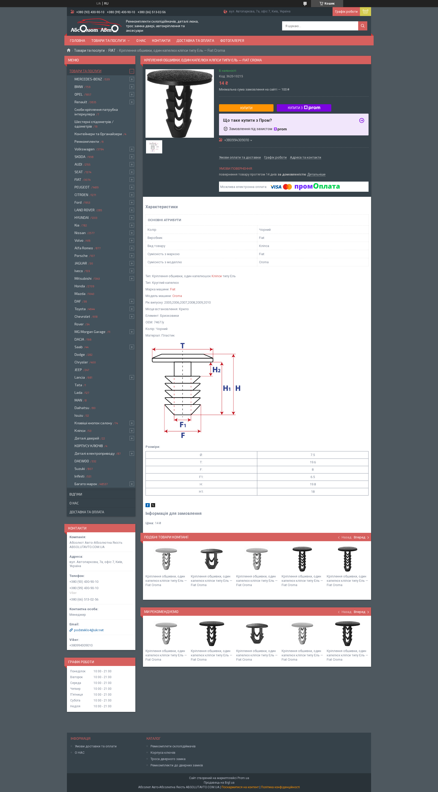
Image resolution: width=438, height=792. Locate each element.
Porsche (81, 255)
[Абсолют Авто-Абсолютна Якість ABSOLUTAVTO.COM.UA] (96, 26)
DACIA (79, 339)
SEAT (79, 172)
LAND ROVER (85, 210)
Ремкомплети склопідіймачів (173, 746)
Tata (78, 385)
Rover (79, 324)
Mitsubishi (83, 278)
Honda (80, 286)
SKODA (80, 156)
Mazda (80, 293)
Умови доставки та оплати (96, 746)
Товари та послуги (108, 40)
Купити (246, 108)
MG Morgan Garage (90, 331)
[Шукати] (362, 25)
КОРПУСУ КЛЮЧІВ (89, 446)
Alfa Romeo (84, 248)
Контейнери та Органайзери (98, 134)
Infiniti (79, 476)
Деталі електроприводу (95, 453)
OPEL (79, 94)
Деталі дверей (87, 438)
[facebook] (147, 506)
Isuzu (79, 415)
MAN (78, 400)
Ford (78, 202)
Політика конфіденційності (280, 787)
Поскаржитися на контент (240, 787)
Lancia (80, 377)
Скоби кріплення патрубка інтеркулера (96, 111)
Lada (78, 392)
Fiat (172, 289)
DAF (78, 301)
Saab (79, 347)
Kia (77, 225)
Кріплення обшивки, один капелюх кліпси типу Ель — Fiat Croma (166, 580)
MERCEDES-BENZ (88, 79)
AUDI (78, 164)
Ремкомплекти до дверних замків (177, 765)
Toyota (80, 309)
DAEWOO (82, 461)
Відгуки (75, 494)
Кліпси (217, 276)
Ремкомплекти (87, 141)
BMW (79, 86)
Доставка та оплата (195, 40)
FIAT (112, 50)
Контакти (161, 40)
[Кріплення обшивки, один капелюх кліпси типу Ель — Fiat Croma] (166, 559)
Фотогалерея (232, 40)
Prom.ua (243, 778)
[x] (153, 506)
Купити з (295, 108)
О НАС (79, 752)
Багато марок (86, 484)
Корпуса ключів (163, 752)
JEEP (78, 369)
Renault (81, 102)
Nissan (80, 233)
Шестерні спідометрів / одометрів (94, 123)
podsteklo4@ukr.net (89, 630)
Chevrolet (82, 316)
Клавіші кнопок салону (93, 423)
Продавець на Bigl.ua (219, 782)
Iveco (79, 271)
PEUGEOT (82, 187)
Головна (77, 40)
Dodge (80, 354)
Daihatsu (82, 408)
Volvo (79, 240)
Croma (177, 296)
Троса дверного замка (168, 759)
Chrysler (81, 362)
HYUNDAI (82, 217)
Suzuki (80, 468)
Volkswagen (85, 149)
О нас (141, 40)
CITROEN (81, 194)
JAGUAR (81, 263)
